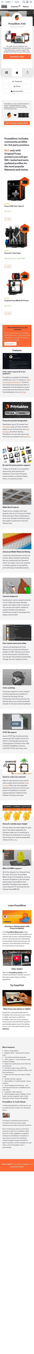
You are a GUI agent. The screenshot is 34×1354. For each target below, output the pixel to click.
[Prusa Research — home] (4, 6)
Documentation (18, 91)
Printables (6, 427)
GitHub (23, 392)
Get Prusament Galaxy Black (17, 123)
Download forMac (17, 56)
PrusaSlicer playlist (16, 972)
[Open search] (24, 1)
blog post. (5, 1029)
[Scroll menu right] (32, 6)
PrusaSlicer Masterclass (15, 932)
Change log (18, 81)
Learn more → (10, 344)
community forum (16, 1166)
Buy (9, 219)
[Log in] (27, 1)
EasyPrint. (27, 436)
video (15, 840)
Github (18, 86)
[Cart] (31, 1)
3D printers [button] (15, 6)
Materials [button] (26, 6)
